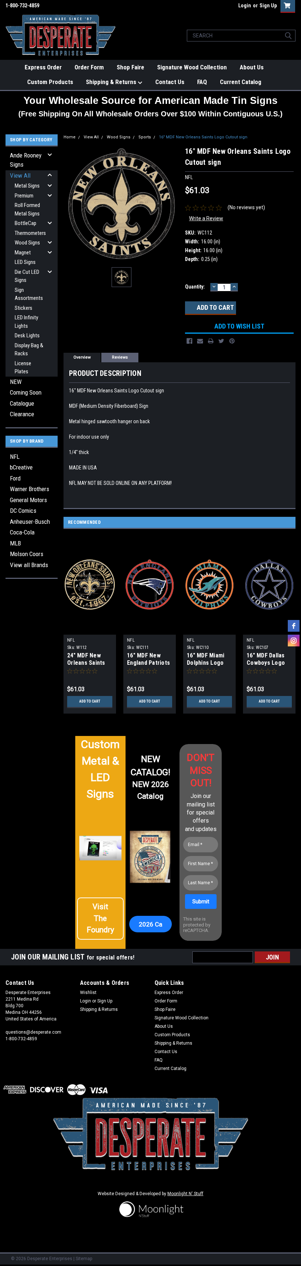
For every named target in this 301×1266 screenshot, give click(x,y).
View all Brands (29, 565)
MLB (15, 543)
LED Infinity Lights (26, 321)
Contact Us (169, 82)
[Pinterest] (232, 341)
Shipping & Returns (112, 82)
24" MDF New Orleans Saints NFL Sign (86, 663)
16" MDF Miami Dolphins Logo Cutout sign (205, 663)
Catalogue (22, 403)
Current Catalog (240, 82)
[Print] (211, 341)
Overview (82, 357)
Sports (144, 137)
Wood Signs (27, 242)
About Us (252, 67)
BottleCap (25, 223)
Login (244, 5)
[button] (100, 918)
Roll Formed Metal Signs (27, 209)
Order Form (89, 67)
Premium (24, 195)
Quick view (90, 629)
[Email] (200, 341)
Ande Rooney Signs (25, 160)
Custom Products (50, 82)
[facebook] (294, 626)
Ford (15, 478)
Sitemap (84, 1258)
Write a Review (206, 218)
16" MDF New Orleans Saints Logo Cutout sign (203, 137)
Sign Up (268, 5)
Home (70, 137)
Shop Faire (130, 67)
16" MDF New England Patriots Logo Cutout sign (149, 663)
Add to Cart (89, 701)
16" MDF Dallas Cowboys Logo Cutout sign (266, 663)
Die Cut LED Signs (27, 276)
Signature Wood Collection (192, 67)
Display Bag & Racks (29, 349)
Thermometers (30, 233)
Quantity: (195, 287)
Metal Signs (27, 185)
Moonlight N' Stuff (185, 1193)
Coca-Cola (22, 532)
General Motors (28, 500)
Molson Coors (26, 554)
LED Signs (25, 262)
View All (20, 175)
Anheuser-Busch (30, 521)
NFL (14, 456)
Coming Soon (25, 392)
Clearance (22, 414)
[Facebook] (189, 341)
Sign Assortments (29, 294)
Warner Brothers (29, 489)
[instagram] (294, 640)
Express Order (43, 67)
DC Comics (23, 510)
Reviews (120, 357)
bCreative (21, 467)
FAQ (202, 82)
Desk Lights (27, 335)
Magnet (23, 252)
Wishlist (88, 992)
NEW (16, 381)
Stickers (23, 308)
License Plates (23, 367)
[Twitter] (221, 341)
